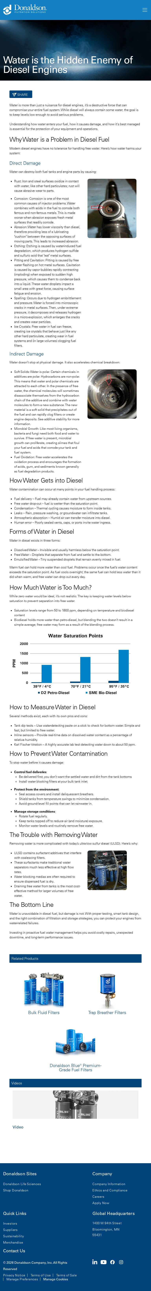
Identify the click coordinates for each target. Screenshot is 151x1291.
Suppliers (10, 1229)
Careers (98, 1196)
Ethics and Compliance (110, 1190)
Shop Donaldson (16, 1190)
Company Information (108, 1184)
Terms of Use (41, 1275)
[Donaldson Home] (70, 10)
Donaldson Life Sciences (22, 1184)
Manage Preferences (22, 1279)
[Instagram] (122, 1270)
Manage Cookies (55, 1279)
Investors (10, 1223)
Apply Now (100, 1202)
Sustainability (13, 1236)
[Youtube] (105, 1270)
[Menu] (144, 10)
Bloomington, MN (106, 1229)
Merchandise (13, 1242)
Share (22, 95)
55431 (97, 1235)
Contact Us (14, 1250)
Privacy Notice (14, 1275)
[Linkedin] (96, 1270)
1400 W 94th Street (107, 1223)
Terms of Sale (66, 1275)
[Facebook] (114, 1270)
